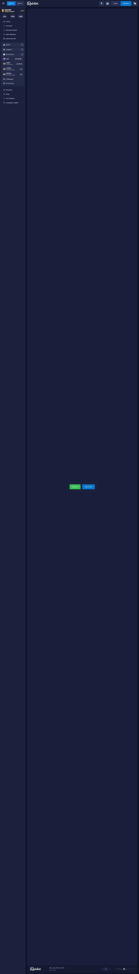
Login (115, 3)
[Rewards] (107, 3)
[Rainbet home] (32, 3)
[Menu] (3, 3)
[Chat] (134, 3)
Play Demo (88, 487)
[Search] (101, 3)
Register (126, 3)
